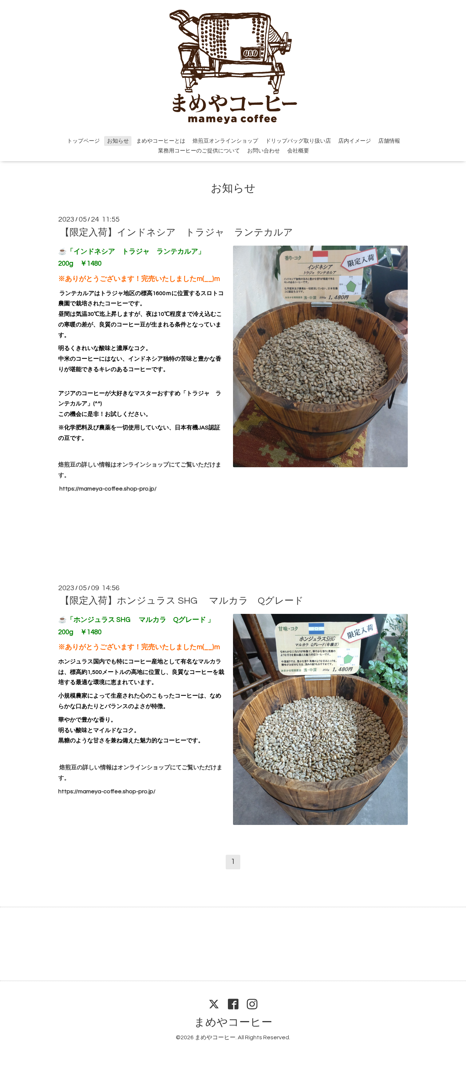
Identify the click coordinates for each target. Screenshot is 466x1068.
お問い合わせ (263, 151)
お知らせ (118, 141)
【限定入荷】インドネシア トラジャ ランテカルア (176, 232)
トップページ (83, 141)
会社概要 (298, 151)
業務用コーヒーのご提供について (199, 151)
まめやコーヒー (233, 1022)
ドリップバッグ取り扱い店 (298, 141)
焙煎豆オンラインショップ (225, 141)
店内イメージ (354, 141)
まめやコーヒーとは (160, 141)
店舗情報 (389, 141)
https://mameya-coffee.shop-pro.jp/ (108, 489)
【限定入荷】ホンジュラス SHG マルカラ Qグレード (182, 601)
